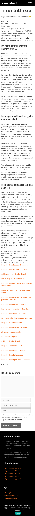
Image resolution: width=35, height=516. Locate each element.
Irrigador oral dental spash (11, 346)
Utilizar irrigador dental (10, 341)
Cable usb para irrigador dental (13, 274)
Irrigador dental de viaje (12, 468)
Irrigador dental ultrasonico (12, 355)
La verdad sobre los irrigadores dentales (17, 318)
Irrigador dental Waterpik (13, 471)
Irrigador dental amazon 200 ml (13, 304)
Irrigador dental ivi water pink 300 (14, 269)
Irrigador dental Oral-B (12, 473)
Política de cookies (10, 498)
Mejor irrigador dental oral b (12, 279)
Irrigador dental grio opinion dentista (16, 359)
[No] (33, 509)
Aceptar (18, 513)
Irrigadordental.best (9, 3)
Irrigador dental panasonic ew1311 (15, 327)
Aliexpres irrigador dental (11, 332)
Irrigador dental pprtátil (12, 479)
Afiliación (7, 501)
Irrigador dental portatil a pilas (13, 313)
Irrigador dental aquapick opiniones (15, 265)
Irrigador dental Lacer (11, 476)
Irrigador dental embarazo (11, 323)
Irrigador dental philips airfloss (13, 350)
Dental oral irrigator (9, 336)
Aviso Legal (8, 493)
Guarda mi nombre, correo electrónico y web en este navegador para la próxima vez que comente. (18, 417)
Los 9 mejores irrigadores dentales (15, 309)
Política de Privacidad (11, 495)
